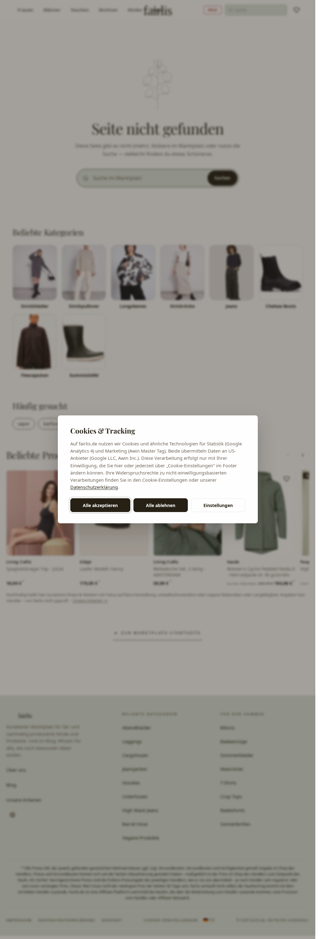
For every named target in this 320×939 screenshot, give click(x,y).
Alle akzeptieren (100, 505)
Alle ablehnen (160, 505)
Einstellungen (218, 505)
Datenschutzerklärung (94, 487)
